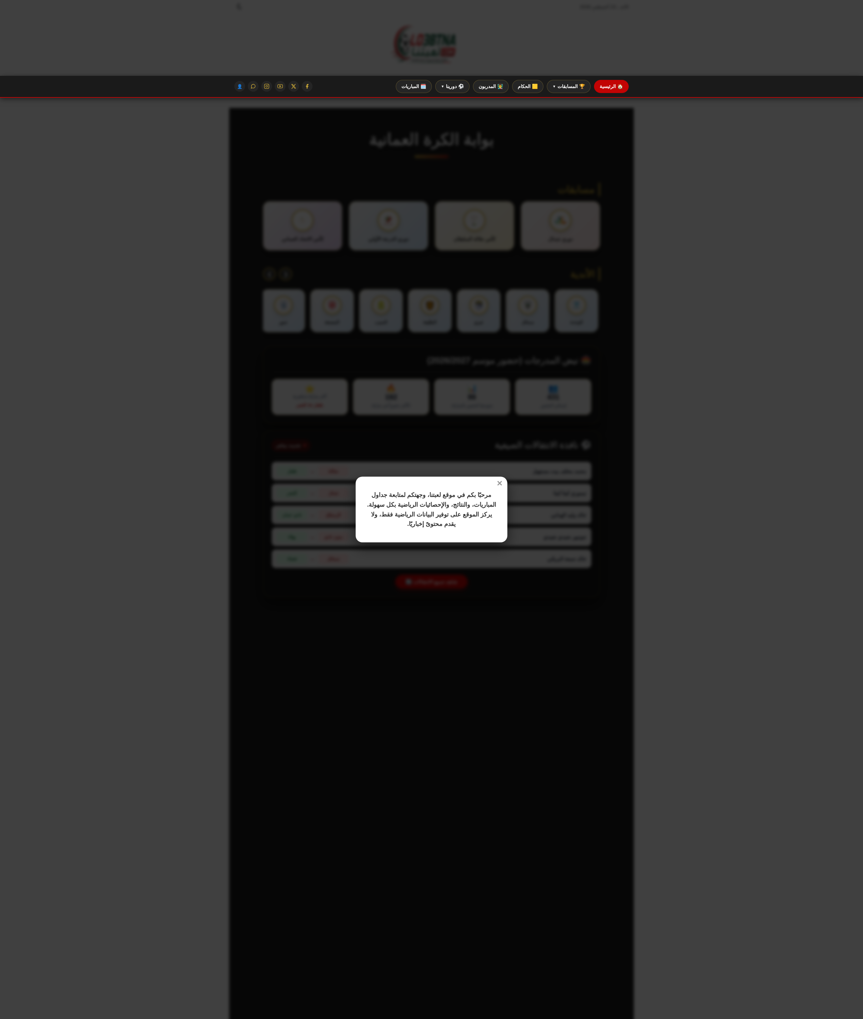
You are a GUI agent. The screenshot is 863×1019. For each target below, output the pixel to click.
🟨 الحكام (528, 86)
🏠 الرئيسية (611, 86)
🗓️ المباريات (413, 86)
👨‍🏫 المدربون (491, 86)
